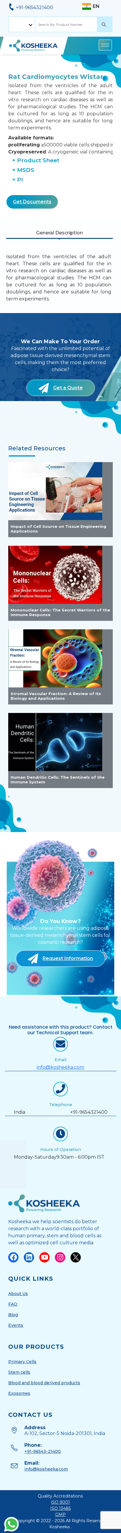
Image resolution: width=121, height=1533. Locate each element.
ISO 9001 (60, 1502)
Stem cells (19, 1372)
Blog (13, 1314)
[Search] (104, 24)
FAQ (12, 1304)
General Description (59, 233)
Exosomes (19, 1393)
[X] (75, 1257)
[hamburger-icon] (105, 45)
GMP (60, 1514)
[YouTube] (44, 1257)
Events (15, 1325)
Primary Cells (22, 1361)
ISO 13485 (60, 1508)
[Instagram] (60, 1257)
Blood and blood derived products (44, 1382)
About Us (18, 1293)
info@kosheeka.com (60, 1067)
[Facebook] (13, 1257)
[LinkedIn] (29, 1257)
